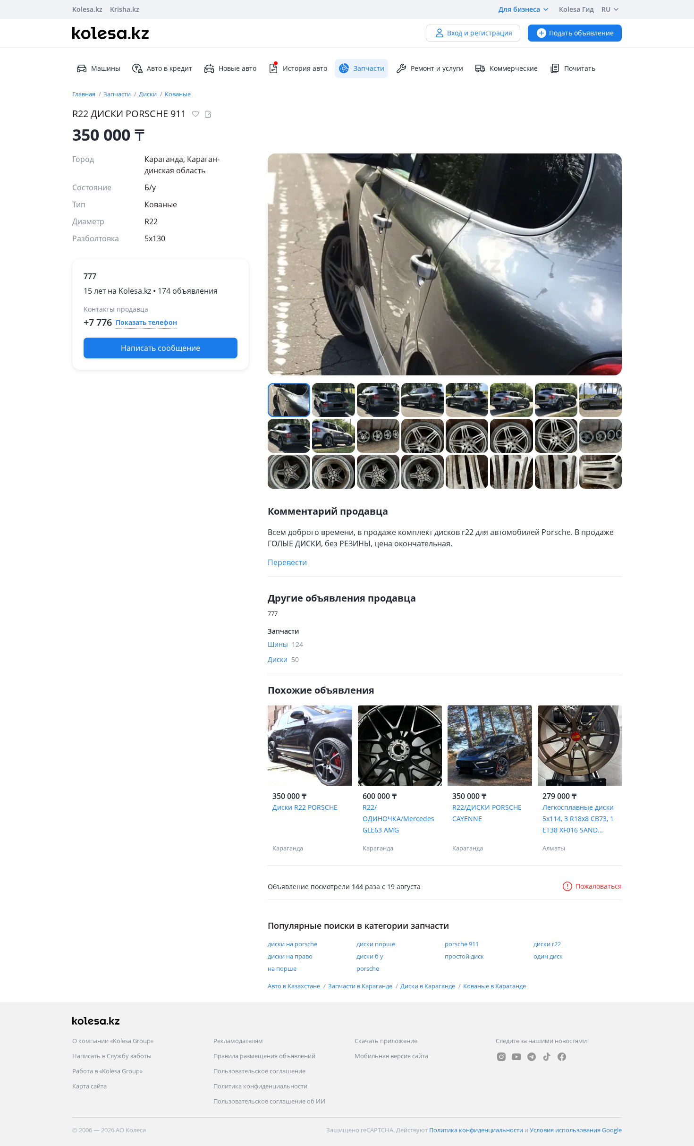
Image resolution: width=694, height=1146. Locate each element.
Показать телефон (146, 322)
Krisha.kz (124, 9)
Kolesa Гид (576, 9)
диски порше (375, 944)
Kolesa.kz (87, 9)
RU (605, 9)
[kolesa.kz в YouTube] (516, 1056)
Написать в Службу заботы (112, 1056)
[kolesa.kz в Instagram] (501, 1056)
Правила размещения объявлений (264, 1056)
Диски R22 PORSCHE (305, 807)
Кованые (178, 94)
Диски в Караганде (428, 986)
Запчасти (117, 94)
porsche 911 (462, 944)
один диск (548, 956)
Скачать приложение (386, 1040)
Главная (84, 94)
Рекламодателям (238, 1040)
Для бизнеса (519, 9)
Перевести (287, 562)
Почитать (579, 68)
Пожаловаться (599, 886)
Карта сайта (89, 1086)
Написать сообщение (160, 348)
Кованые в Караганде (494, 986)
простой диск (464, 956)
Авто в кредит (169, 68)
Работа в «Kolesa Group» (107, 1071)
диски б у (369, 956)
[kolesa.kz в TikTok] (546, 1056)
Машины (105, 68)
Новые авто (237, 68)
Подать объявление (581, 32)
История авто (305, 68)
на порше (282, 968)
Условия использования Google (576, 1130)
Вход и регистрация (479, 32)
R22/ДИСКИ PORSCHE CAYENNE (487, 813)
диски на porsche (292, 944)
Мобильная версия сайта (391, 1056)
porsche (367, 968)
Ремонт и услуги (437, 68)
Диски (148, 94)
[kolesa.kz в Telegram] (531, 1056)
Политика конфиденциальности (260, 1086)
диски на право (290, 956)
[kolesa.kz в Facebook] (561, 1056)
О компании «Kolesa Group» (112, 1040)
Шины (285, 644)
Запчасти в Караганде (361, 986)
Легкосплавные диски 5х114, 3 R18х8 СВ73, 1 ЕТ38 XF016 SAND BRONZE (578, 819)
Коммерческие (514, 68)
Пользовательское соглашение (259, 1071)
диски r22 (547, 944)
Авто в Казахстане (295, 986)
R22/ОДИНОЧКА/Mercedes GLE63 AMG (398, 818)
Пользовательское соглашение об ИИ (269, 1101)
